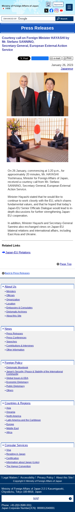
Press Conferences (16, 337)
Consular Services (16, 445)
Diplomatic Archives (16, 312)
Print (69, 58)
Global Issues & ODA (17, 378)
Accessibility (27, 477)
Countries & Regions (18, 403)
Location (10, 304)
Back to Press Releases (17, 273)
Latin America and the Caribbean (23, 420)
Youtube (61, 10)
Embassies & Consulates (19, 308)
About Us (10, 286)
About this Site (13, 316)
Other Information (15, 350)
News (8, 328)
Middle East (12, 428)
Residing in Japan (15, 454)
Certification (12, 458)
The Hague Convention (18, 466)
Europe (10, 424)
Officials (10, 295)
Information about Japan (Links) (22, 462)
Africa (9, 432)
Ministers (11, 291)
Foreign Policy (13, 362)
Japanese (58, 4)
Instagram (56, 10)
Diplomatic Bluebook (17, 367)
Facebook (51, 10)
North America (13, 416)
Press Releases (14, 333)
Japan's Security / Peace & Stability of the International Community (34, 372)
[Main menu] (69, 7)
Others (9, 390)
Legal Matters (10, 477)
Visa (8, 450)
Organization (13, 299)
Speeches (11, 342)
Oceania (10, 412)
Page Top (66, 264)
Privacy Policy (45, 477)
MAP (36, 498)
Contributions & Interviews (20, 346)
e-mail (57, 58)
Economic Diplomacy (17, 382)
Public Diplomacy (15, 386)
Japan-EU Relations (18, 252)
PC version (48, 5)
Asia (8, 408)
